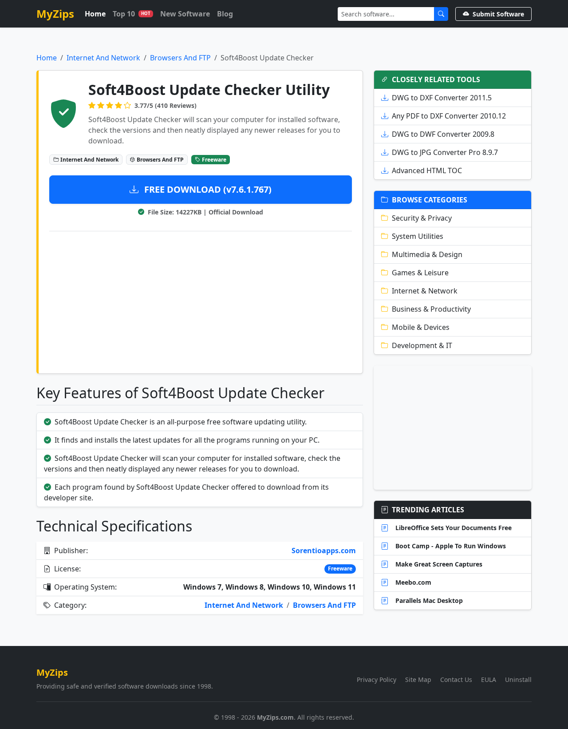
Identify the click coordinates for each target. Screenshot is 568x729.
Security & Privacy (422, 218)
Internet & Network (425, 291)
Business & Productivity (431, 309)
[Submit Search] (441, 14)
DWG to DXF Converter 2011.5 (442, 98)
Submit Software (498, 14)
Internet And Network (103, 58)
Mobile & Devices (421, 327)
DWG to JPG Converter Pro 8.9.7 (445, 152)
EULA (488, 679)
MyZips (55, 13)
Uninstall (518, 679)
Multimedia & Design (427, 254)
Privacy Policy (376, 679)
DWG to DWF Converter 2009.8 (443, 134)
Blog (225, 14)
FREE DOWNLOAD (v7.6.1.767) (207, 189)
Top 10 (131, 14)
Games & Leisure (420, 272)
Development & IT (422, 345)
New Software (185, 14)
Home (95, 14)
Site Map (418, 679)
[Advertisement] (200, 300)
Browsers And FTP (180, 58)
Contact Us (456, 679)
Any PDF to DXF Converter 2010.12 (449, 116)
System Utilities (417, 236)
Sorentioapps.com (324, 550)
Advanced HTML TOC (427, 170)
